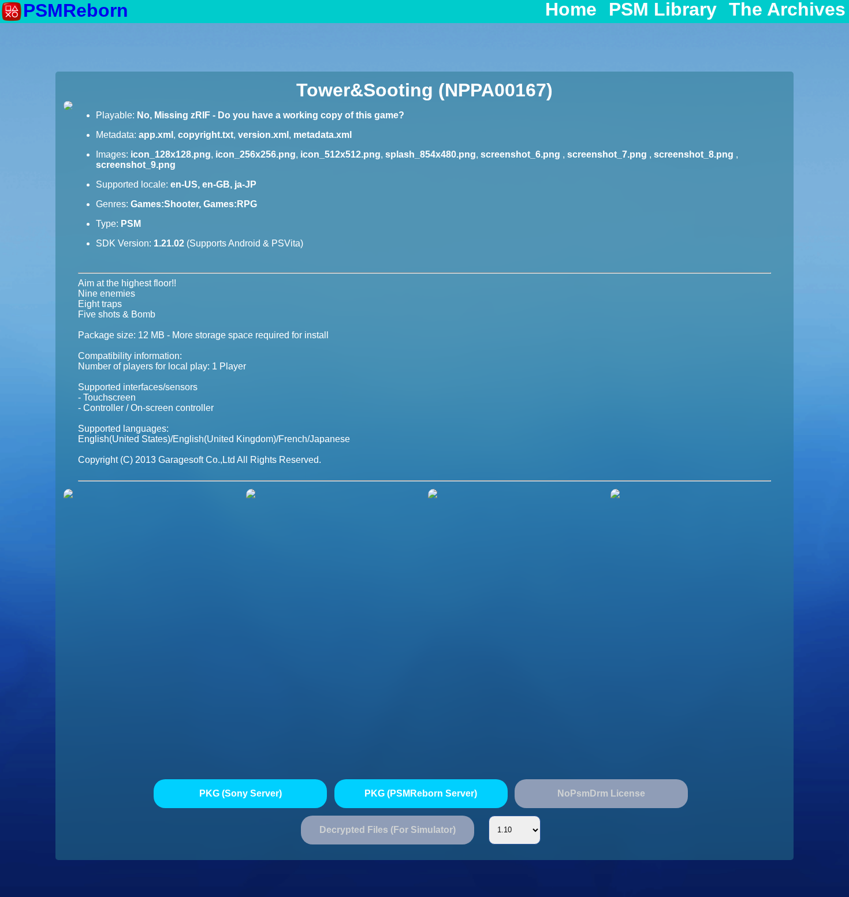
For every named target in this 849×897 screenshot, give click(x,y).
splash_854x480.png (430, 154)
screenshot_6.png (522, 154)
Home (571, 10)
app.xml (156, 135)
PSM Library (663, 10)
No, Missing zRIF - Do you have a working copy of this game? (270, 115)
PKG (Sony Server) (240, 793)
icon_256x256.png (255, 154)
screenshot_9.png (136, 165)
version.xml (263, 135)
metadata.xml (322, 135)
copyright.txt (205, 135)
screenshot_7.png (608, 154)
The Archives (787, 10)
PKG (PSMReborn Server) (420, 793)
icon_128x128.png (171, 154)
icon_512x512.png (340, 154)
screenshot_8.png (695, 154)
